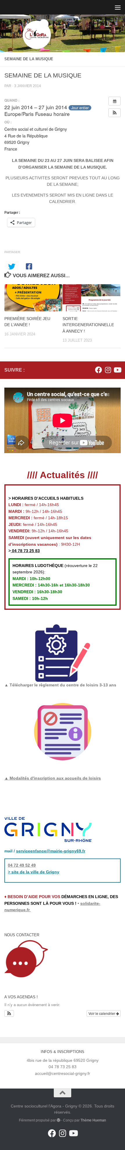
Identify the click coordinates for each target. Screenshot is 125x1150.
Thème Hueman (93, 1120)
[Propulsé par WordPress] (58, 1120)
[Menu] (117, 7)
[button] (114, 113)
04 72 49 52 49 (22, 865)
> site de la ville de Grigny (33, 872)
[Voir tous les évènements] (114, 101)
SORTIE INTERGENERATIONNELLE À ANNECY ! (88, 324)
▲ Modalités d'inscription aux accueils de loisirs (52, 778)
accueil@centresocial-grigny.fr (62, 1073)
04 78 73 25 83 (25, 550)
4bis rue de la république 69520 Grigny (63, 1060)
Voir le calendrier (102, 1013)
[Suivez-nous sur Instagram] (107, 369)
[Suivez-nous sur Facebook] (98, 369)
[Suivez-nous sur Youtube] (117, 369)
